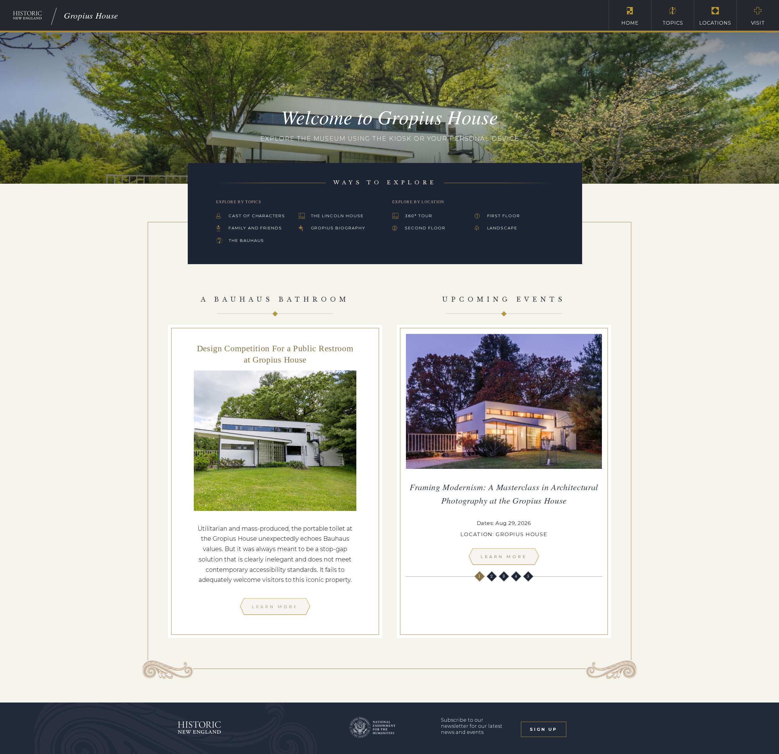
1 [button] (480, 576)
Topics (672, 23)
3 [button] (504, 576)
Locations (715, 23)
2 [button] (492, 576)
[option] (504, 451)
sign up (543, 729)
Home (629, 23)
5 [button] (528, 576)
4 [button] (516, 576)
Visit (758, 23)
